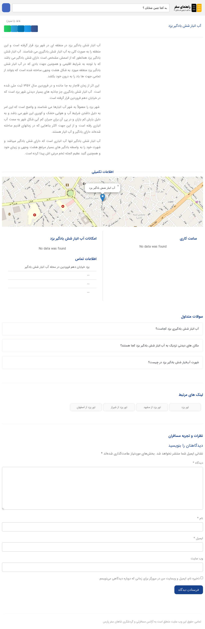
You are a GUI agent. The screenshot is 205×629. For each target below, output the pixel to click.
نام (200, 518)
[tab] (102, 329)
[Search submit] (6, 7)
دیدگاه (198, 462)
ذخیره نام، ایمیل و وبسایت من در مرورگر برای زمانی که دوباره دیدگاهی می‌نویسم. (149, 578)
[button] (34, 28)
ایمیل (198, 538)
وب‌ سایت (197, 558)
